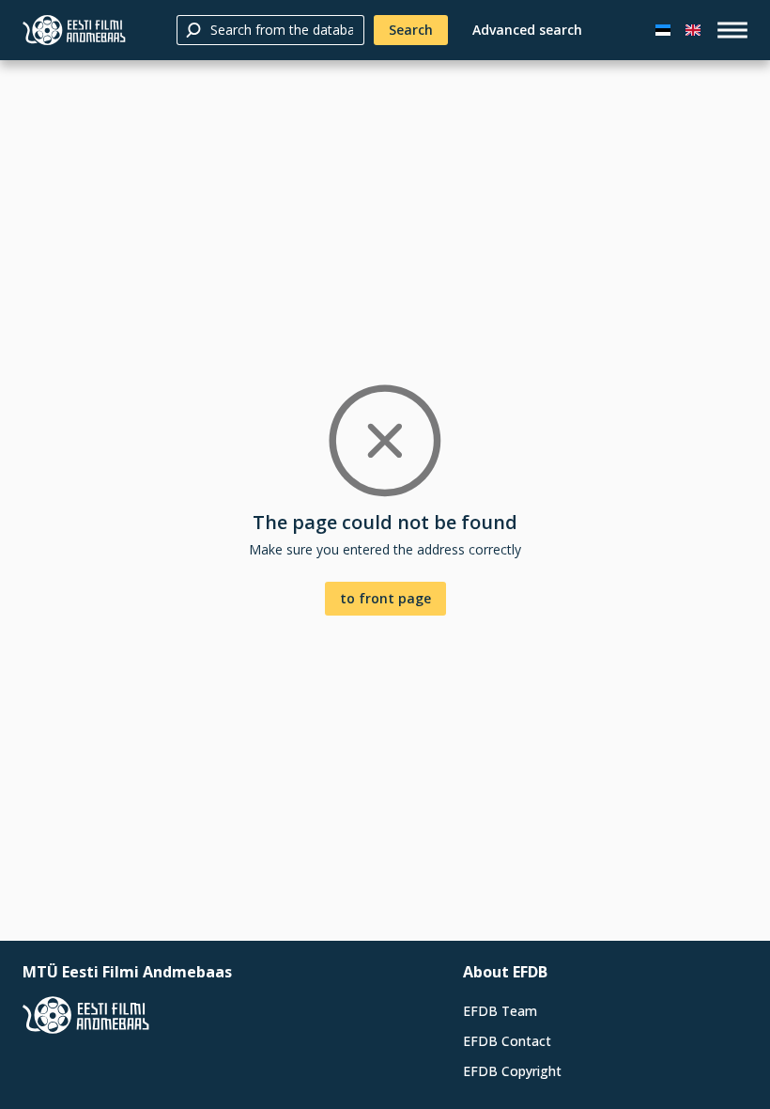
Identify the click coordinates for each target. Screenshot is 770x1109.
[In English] (693, 30)
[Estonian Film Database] (74, 30)
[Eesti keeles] (663, 30)
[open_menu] (732, 30)
